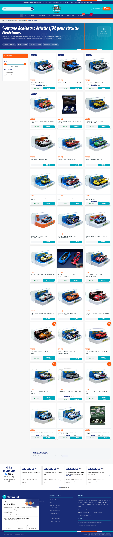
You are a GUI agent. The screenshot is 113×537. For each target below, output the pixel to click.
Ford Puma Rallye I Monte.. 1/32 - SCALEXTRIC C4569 (66, 352)
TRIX (93, 505)
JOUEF (79, 505)
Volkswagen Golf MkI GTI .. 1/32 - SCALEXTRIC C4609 (39, 237)
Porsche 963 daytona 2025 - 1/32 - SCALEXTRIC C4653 (95, 198)
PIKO (100, 502)
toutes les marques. (85, 515)
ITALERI (95, 512)
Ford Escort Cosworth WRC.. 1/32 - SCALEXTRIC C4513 (67, 432)
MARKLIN (88, 505)
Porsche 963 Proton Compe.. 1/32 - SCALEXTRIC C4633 (40, 83)
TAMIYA (90, 512)
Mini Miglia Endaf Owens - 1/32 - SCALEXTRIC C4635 (39, 198)
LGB (107, 505)
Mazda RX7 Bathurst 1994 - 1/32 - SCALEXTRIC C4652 (94, 160)
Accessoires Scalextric (50, 44)
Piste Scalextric (22, 44)
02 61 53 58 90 (69, 2)
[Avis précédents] (19, 475)
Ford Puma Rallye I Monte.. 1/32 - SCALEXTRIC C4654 (66, 237)
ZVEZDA (100, 512)
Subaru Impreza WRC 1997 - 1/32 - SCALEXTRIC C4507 (40, 392)
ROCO (83, 505)
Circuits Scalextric (35, 44)
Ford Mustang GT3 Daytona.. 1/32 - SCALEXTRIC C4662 (95, 83)
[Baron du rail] (56, 9)
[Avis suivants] (109, 475)
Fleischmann (98, 505)
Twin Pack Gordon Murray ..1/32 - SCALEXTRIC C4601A (66, 275)
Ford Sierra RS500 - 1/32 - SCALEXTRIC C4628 (42, 275)
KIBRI (104, 505)
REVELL (85, 512)
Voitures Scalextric (9, 44)
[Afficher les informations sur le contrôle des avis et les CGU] (16, 477)
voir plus (68, 475)
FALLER (97, 502)
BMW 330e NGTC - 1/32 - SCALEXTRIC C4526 (42, 432)
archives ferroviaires (91, 526)
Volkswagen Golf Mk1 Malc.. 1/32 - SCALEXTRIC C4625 (95, 121)
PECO (79, 507)
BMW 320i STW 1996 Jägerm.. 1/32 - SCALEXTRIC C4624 (67, 314)
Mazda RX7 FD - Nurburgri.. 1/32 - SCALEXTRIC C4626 (94, 275)
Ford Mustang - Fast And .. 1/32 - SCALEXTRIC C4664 (39, 160)
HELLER (80, 512)
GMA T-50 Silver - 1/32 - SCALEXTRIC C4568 (69, 392)
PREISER (104, 502)
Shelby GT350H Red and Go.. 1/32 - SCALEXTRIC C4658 (67, 160)
